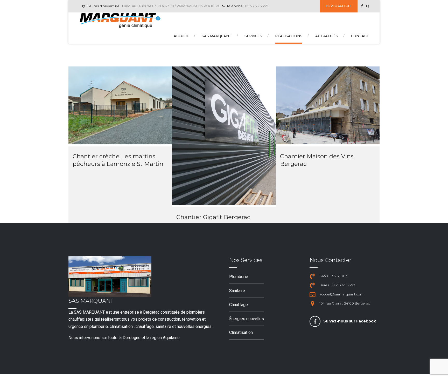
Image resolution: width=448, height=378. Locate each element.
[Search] (367, 6)
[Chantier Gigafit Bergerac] (224, 203)
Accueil (181, 36)
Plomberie (238, 276)
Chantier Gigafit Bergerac (213, 217)
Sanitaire (237, 290)
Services (253, 36)
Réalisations (288, 36)
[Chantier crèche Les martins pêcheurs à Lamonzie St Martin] (120, 142)
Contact (360, 36)
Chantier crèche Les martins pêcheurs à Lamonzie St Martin (118, 160)
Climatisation (241, 332)
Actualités (326, 36)
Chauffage (238, 304)
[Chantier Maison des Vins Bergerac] (328, 142)
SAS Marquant (217, 36)
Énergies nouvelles (246, 318)
